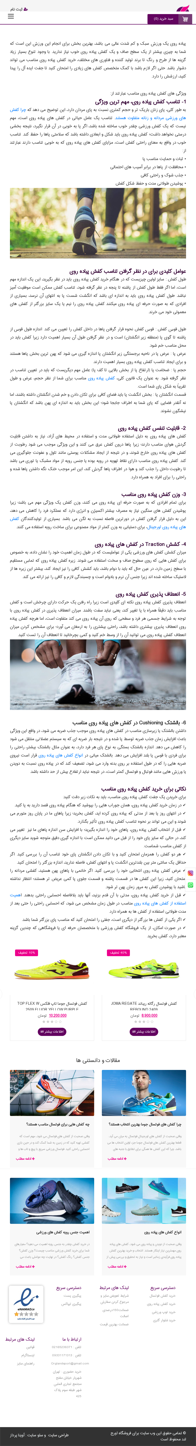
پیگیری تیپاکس (71, 1304)
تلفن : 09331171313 (66, 1355)
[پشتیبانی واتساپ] (190, 885)
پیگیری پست (72, 1296)
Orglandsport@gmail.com (70, 1363)
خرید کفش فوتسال (163, 1296)
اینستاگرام (27, 1355)
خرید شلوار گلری (164, 1320)
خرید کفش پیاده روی (161, 1304)
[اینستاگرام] (190, 874)
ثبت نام (17, 9)
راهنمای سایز (25, 1363)
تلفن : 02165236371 (66, 1347)
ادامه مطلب (115, 1158)
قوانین (30, 1347)
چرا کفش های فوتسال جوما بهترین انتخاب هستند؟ (145, 1124)
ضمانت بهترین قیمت (114, 1324)
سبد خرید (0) (163, 19)
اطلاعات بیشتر (54, 1032)
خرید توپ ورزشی (164, 1312)
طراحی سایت (58, 1435)
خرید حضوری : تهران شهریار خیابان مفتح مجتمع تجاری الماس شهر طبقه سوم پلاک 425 (67, 1384)
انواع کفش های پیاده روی (61, 755)
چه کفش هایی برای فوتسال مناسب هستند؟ (58, 1124)
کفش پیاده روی (101, 378)
